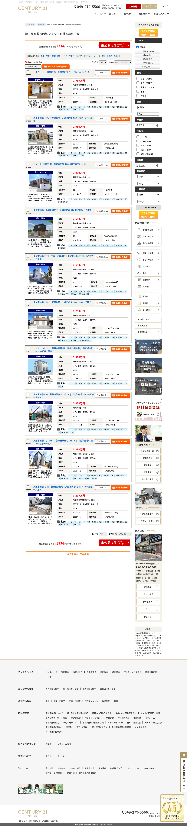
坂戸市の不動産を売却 (101, 713)
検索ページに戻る (148, 34)
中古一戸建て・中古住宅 (73, 56)
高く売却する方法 (99, 727)
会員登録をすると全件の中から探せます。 (61, 45)
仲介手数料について (54, 731)
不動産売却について (54, 713)
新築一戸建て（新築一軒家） (51, 56)
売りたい (113, 13)
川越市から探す (89, 688)
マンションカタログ (132, 672)
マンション (147, 266)
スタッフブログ (132, 768)
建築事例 (49, 744)
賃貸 (116, 701)
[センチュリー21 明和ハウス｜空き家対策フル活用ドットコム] (40, 789)
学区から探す (148, 236)
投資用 (143, 95)
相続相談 (137, 717)
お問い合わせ (149, 768)
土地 (142, 91)
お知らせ (147, 616)
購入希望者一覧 (52, 717)
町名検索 (116, 672)
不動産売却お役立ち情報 (93, 722)
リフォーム (150, 717)
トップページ (51, 672)
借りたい (128, 13)
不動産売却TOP (147, 450)
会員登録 (133, 6)
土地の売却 (109, 717)
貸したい (143, 13)
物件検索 (65, 672)
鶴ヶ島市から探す (70, 688)
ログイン (162, 6)
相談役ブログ (116, 768)
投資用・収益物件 (113, 56)
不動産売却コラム (70, 722)
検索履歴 (143, 331)
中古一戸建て (146, 83)
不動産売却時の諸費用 (121, 727)
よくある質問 (140, 727)
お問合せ (149, 6)
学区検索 (104, 672)
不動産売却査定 (52, 722)
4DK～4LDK (146, 149)
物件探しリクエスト (54, 773)
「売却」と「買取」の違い (76, 727)
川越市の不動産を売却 (150, 713)
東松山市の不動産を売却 (125, 713)
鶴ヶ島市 (146, 309)
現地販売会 (91, 672)
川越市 (145, 303)
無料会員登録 (151, 672)
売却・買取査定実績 (153, 722)
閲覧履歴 (143, 325)
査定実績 (147, 472)
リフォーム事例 (147, 521)
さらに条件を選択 (149, 207)
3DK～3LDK (146, 145)
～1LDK (144, 137)
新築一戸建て (146, 78)
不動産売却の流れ (53, 727)
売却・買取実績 (134, 722)
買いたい (98, 13)
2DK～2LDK (146, 141)
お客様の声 (147, 601)
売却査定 (147, 479)
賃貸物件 (146, 286)
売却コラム (147, 458)
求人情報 (102, 768)
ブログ (147, 609)
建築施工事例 (147, 513)
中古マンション (89, 56)
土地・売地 (101, 56)
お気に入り (144, 319)
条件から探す (148, 229)
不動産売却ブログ (115, 722)
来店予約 (71, 773)
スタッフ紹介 (147, 594)
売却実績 (147, 465)
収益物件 (146, 279)
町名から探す (148, 243)
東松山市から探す (107, 688)
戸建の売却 (76, 717)
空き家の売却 (123, 717)
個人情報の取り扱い (87, 773)
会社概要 (147, 586)
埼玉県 (143, 46)
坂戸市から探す (52, 688)
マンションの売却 (92, 717)
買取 (65, 717)
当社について (160, 13)
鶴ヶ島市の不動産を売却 (77, 713)
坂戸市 (145, 296)
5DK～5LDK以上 (148, 154)
